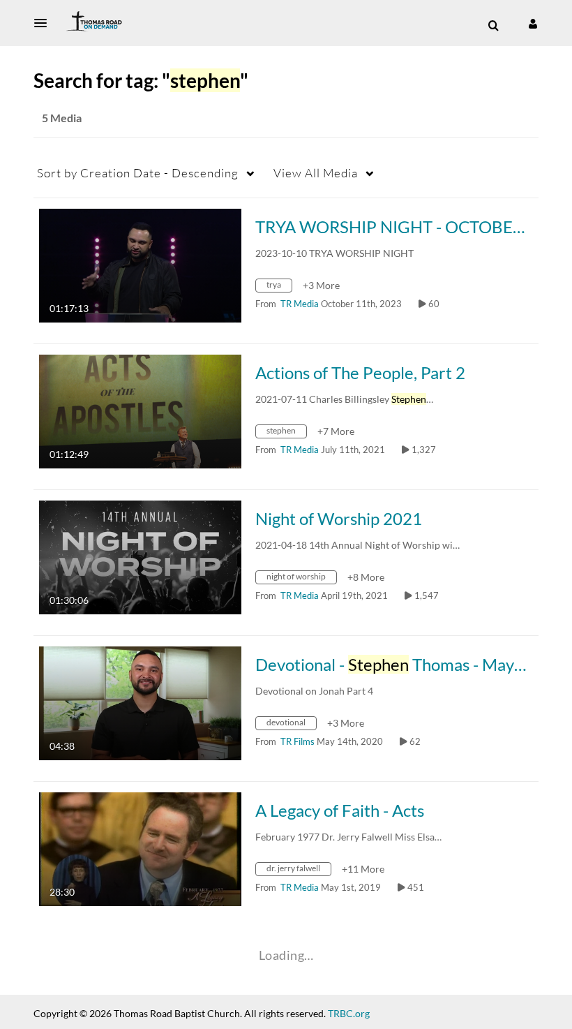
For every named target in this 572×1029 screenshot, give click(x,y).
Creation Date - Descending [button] (138, 172)
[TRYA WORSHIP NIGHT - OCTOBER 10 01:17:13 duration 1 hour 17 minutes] (140, 264)
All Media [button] (315, 172)
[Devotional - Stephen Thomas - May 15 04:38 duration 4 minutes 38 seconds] (140, 702)
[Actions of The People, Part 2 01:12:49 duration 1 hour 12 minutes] (140, 410)
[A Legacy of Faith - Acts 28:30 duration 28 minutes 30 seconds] (140, 848)
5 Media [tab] (62, 117)
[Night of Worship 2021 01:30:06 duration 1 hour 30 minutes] (140, 556)
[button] (44, 23)
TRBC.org (349, 1013)
